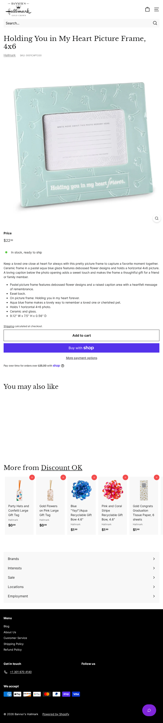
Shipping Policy (14, 644)
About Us (10, 632)
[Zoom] (157, 218)
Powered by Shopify (55, 714)
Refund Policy (13, 649)
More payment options (81, 358)
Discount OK (61, 468)
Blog (6, 626)
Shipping (9, 326)
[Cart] (147, 9)
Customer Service (15, 638)
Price (8, 233)
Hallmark (10, 55)
